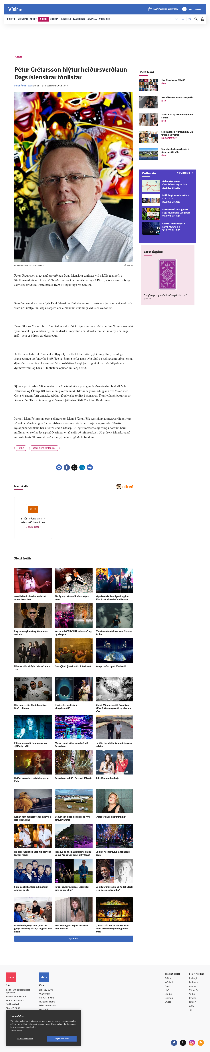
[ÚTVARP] (189, 19)
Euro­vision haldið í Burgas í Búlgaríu (73, 778)
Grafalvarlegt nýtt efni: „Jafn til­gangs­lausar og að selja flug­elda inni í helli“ (33, 929)
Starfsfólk (43, 1010)
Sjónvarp (169, 998)
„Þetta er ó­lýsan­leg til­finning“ (111, 817)
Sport (167, 986)
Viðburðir (193, 990)
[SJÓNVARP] (183, 19)
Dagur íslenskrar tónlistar (44, 448)
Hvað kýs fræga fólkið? (173, 80)
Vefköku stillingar (25, 1039)
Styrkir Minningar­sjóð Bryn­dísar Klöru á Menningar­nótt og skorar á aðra (113, 708)
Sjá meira (73, 939)
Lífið (167, 990)
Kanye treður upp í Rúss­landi (111, 666)
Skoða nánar (16, 1031)
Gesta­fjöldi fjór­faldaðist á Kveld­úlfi (73, 666)
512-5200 (48, 990)
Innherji (193, 978)
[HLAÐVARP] (176, 19)
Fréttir (168, 978)
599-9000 (15, 1008)
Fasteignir (193, 982)
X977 (191, 1006)
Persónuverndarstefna (17, 997)
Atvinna (192, 986)
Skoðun (168, 994)
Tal (190, 1010)
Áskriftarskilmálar (47, 1006)
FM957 (192, 1002)
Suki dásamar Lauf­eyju (107, 778)
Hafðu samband (46, 998)
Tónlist (21, 448)
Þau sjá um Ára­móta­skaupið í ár (177, 97)
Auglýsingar (44, 994)
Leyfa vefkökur (62, 1039)
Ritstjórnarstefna (47, 1002)
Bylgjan (192, 998)
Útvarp (168, 1002)
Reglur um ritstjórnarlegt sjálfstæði (18, 991)
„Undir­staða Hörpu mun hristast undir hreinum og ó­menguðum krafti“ (112, 929)
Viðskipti (169, 982)
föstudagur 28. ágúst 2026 (165, 9)
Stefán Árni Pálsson (23, 86)
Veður (192, 994)
